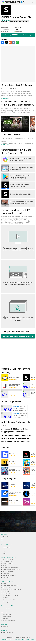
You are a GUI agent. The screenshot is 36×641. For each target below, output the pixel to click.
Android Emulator (7, 616)
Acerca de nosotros (29, 639)
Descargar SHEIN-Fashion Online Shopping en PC (20, 35)
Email (4, 553)
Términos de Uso (6, 639)
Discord (4, 551)
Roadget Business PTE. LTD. (19, 21)
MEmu (13, 2)
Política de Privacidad (17, 639)
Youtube (5, 541)
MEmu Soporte (6, 547)
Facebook (5, 537)
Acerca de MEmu (7, 614)
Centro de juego (6, 608)
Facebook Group (7, 549)
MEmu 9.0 (5, 618)
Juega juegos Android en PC (9, 620)
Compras (4, 21)
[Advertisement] (18, 64)
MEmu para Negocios (8, 632)
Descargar (5, 626)
